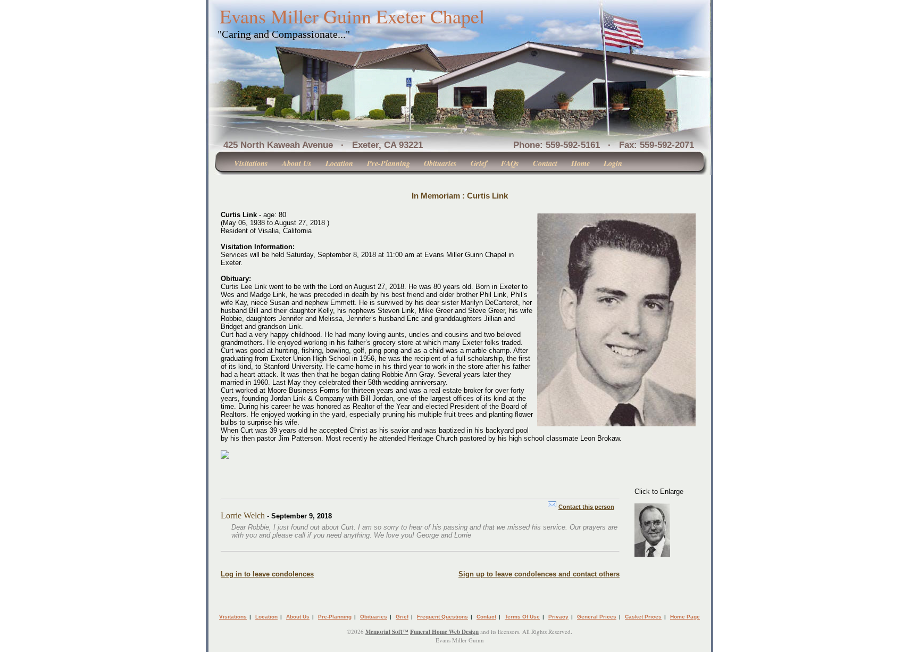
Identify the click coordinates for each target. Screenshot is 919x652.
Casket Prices (643, 617)
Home (580, 163)
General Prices (596, 617)
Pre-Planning (388, 163)
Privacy (558, 617)
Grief (479, 163)
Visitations (251, 163)
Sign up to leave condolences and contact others (539, 574)
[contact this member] (552, 506)
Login (613, 163)
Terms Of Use (522, 617)
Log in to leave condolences (267, 574)
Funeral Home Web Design (444, 632)
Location (339, 163)
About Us (297, 163)
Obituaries (440, 163)
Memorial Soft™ (386, 632)
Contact (545, 163)
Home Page (685, 617)
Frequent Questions (442, 617)
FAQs (510, 163)
